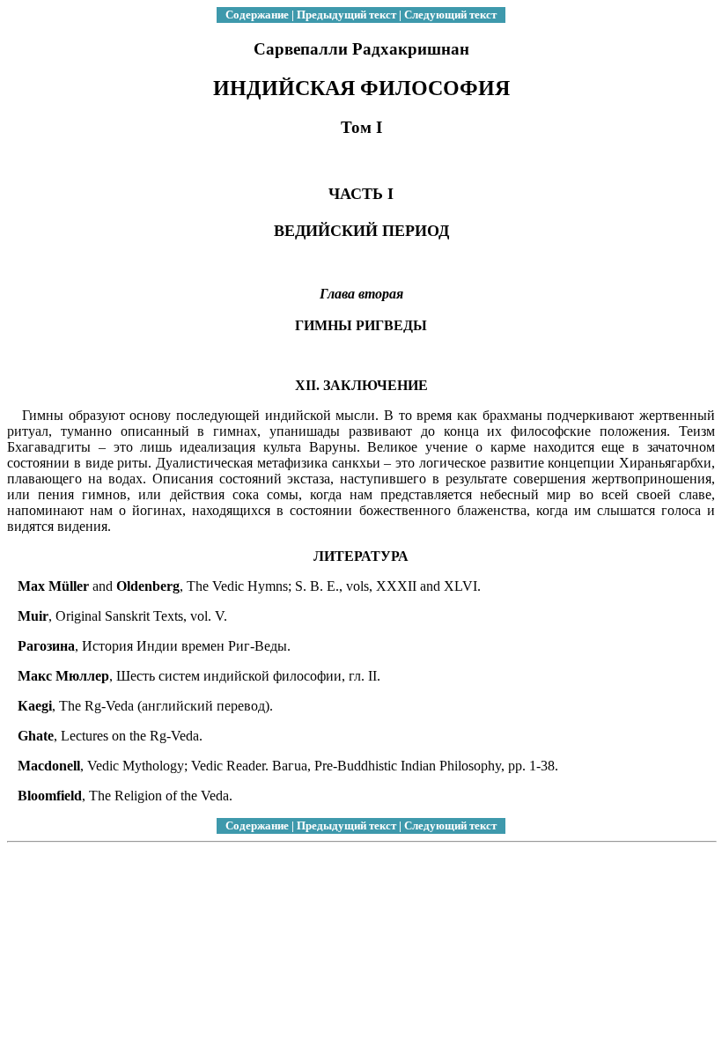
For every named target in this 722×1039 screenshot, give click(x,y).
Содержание (257, 14)
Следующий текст (450, 14)
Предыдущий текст (346, 14)
